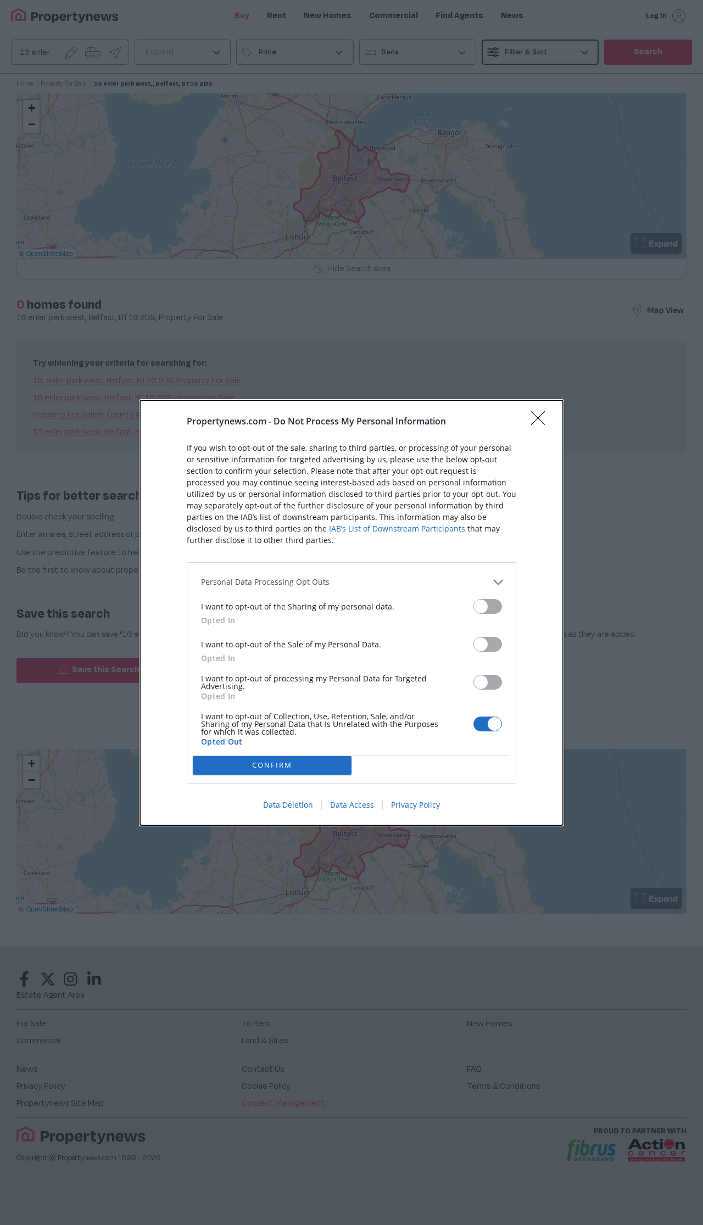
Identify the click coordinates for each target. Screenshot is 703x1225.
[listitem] (351, 582)
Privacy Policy (415, 804)
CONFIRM (272, 765)
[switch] (487, 606)
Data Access (352, 804)
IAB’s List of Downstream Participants (397, 528)
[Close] (541, 421)
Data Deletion (288, 804)
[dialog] (351, 612)
